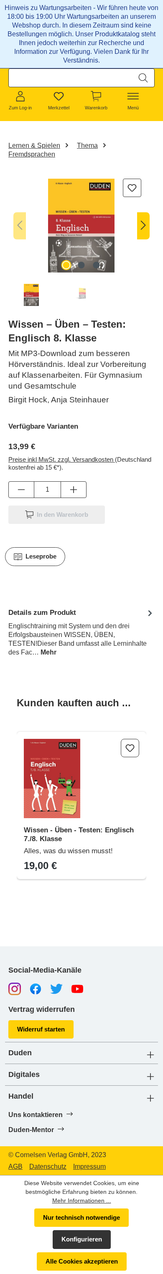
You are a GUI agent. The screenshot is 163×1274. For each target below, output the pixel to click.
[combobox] (70, 78)
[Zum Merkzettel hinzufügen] (132, 188)
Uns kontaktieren (36, 1114)
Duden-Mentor (32, 1129)
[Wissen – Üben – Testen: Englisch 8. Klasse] (81, 226)
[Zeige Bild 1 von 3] (66, 265)
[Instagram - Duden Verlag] (14, 988)
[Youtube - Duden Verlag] (77, 988)
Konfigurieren (81, 1239)
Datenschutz (47, 1166)
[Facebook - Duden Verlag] (35, 988)
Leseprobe (40, 556)
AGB (15, 1166)
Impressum (89, 1166)
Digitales (24, 1075)
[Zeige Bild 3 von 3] (96, 265)
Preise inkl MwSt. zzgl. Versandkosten (61, 459)
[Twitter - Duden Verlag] (56, 988)
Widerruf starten (41, 1029)
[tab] (81, 631)
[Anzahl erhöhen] (74, 489)
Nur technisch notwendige (81, 1217)
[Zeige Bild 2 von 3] (81, 265)
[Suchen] (143, 78)
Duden (20, 1053)
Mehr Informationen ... (81, 1200)
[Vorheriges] (19, 225)
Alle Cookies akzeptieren (82, 1261)
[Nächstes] (143, 225)
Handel (20, 1096)
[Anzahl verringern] (21, 489)
